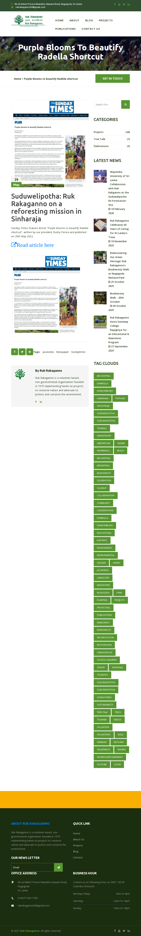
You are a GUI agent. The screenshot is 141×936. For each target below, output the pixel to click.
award (121, 443)
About (74, 20)
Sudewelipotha (106, 413)
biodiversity (104, 473)
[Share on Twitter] (22, 351)
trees (118, 712)
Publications (65, 28)
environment (104, 547)
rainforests (104, 629)
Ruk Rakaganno (30, 930)
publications (112, 146)
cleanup (101, 488)
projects (112, 132)
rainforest (103, 622)
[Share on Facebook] (14, 351)
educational (104, 532)
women (121, 749)
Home (59, 20)
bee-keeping (103, 458)
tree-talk (102, 712)
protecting (103, 607)
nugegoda (103, 592)
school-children (107, 659)
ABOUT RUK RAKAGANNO (30, 823)
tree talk (112, 139)
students (102, 674)
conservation (105, 510)
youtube (102, 764)
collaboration (105, 495)
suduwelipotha (106, 689)
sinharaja (117, 667)
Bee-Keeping (103, 375)
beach (120, 450)
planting (102, 600)
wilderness (103, 749)
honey (116, 562)
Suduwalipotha (106, 420)
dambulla (102, 517)
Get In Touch (113, 78)
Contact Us (91, 28)
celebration (104, 480)
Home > (18, 78)
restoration (104, 644)
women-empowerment (110, 757)
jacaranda (48, 352)
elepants (102, 540)
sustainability (105, 704)
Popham (120, 398)
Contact (78, 857)
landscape (103, 577)
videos (117, 719)
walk (121, 734)
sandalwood (104, 652)
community (103, 503)
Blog (89, 20)
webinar (101, 742)
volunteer (103, 727)
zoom (117, 764)
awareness (103, 450)
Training (102, 428)
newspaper (62, 352)
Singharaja (103, 405)
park (119, 592)
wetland (119, 742)
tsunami (101, 719)
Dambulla (102, 383)
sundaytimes (78, 352)
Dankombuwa (105, 390)
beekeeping (103, 465)
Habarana (102, 398)
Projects (106, 20)
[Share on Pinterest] (29, 351)
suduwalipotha (106, 682)
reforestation (105, 637)
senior (101, 667)
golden (101, 562)
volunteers (104, 734)
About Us (78, 839)
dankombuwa (105, 525)
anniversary (104, 435)
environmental (106, 555)
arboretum (103, 443)
